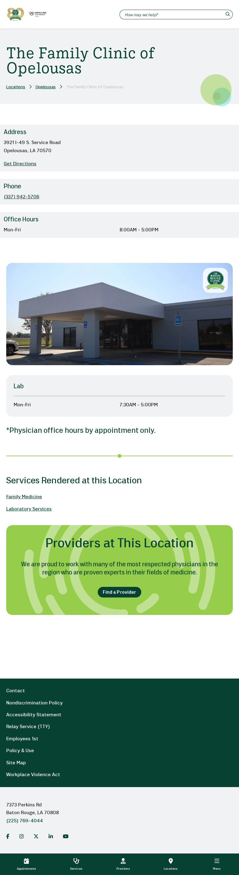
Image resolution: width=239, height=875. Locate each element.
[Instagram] (21, 836)
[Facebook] (7, 836)
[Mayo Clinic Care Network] (36, 14)
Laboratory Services (29, 509)
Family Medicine (24, 497)
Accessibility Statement (33, 715)
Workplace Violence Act (33, 774)
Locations (15, 87)
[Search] (228, 14)
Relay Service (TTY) (28, 726)
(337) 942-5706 (21, 197)
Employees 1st (22, 739)
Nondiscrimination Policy (34, 703)
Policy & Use (20, 750)
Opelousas (45, 87)
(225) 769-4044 (24, 821)
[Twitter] (36, 836)
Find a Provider (119, 592)
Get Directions (20, 164)
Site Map (16, 763)
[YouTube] (65, 836)
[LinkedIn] (51, 836)
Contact (15, 691)
